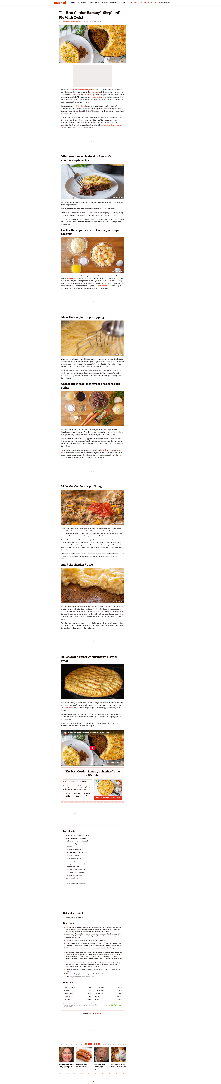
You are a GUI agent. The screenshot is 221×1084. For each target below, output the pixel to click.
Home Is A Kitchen (96, 97)
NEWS (91, 3)
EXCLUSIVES (82, 3)
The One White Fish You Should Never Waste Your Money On (118, 1066)
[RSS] (155, 3)
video (66, 708)
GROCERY (122, 3)
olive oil (103, 450)
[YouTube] (135, 3)
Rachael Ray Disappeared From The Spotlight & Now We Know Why (66, 1066)
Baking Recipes (70, 8)
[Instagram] (142, 3)
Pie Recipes (80, 8)
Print (84, 781)
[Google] (152, 3)
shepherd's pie (90, 95)
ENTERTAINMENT (101, 3)
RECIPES (73, 3)
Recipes (61, 8)
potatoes (72, 278)
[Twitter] (138, 3)
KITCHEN (113, 3)
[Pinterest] (145, 3)
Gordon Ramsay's (74, 90)
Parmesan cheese (104, 286)
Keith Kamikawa (65, 22)
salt (110, 281)
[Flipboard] (148, 3)
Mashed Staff (77, 22)
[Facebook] (131, 3)
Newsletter (165, 3)
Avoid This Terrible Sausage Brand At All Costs (82, 1066)
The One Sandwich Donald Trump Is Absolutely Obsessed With (100, 1067)
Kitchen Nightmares (88, 90)
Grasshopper (94, 92)
